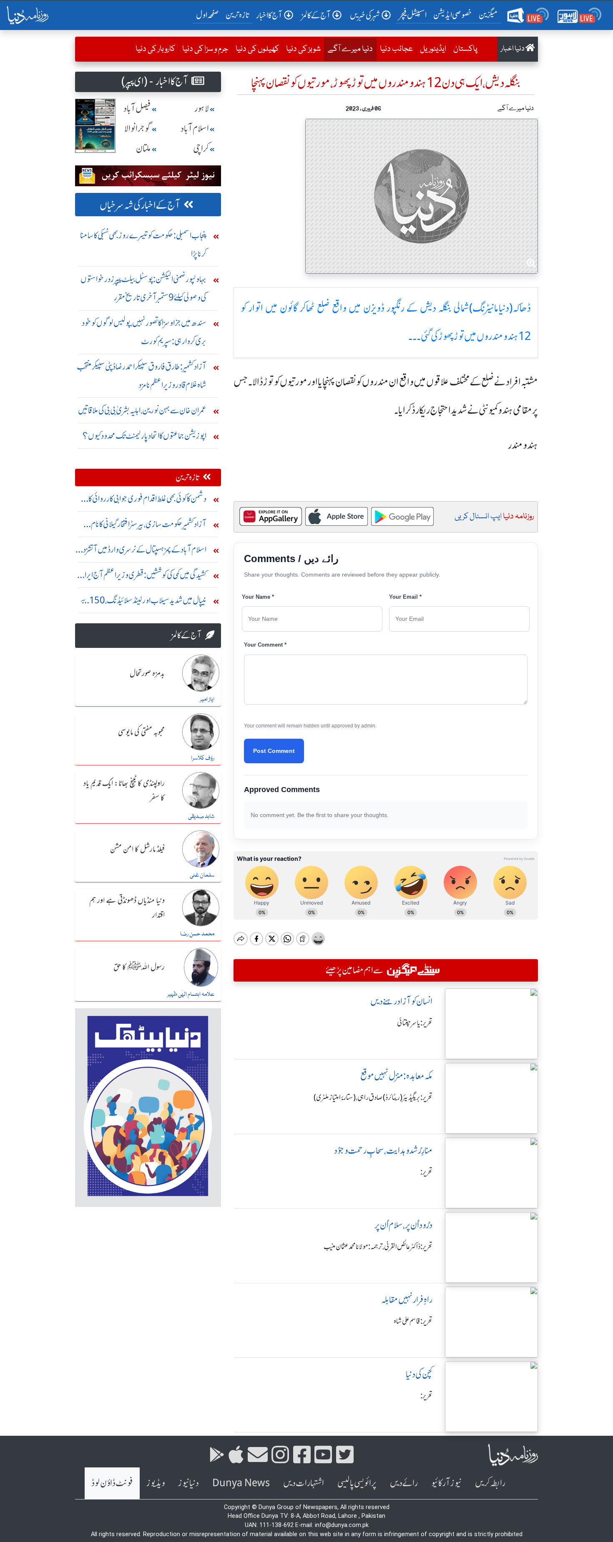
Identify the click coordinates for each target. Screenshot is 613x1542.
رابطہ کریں (490, 1483)
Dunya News (241, 1483)
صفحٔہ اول (209, 14)
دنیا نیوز (188, 1483)
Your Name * (258, 597)
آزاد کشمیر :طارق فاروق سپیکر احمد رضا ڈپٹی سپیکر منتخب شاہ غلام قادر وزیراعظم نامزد (141, 375)
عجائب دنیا (396, 49)
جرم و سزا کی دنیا (205, 49)
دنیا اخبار (513, 49)
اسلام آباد (195, 128)
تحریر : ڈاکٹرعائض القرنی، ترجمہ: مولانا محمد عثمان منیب (378, 1246)
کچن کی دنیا (419, 1374)
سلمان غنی (202, 875)
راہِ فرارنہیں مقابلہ (406, 1299)
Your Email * (405, 597)
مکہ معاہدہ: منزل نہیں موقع (396, 1076)
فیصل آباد (137, 108)
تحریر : (426, 1172)
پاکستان (465, 49)
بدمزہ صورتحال (147, 674)
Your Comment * (265, 645)
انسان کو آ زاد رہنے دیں (401, 1001)
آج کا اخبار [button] (269, 15)
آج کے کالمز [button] (316, 15)
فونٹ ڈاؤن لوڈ (112, 1483)
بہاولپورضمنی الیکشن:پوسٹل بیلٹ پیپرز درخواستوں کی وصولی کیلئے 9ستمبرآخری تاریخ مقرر (143, 288)
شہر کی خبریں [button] (365, 15)
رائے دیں (404, 1483)
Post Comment (274, 750)
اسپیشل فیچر (413, 15)
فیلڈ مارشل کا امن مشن (137, 849)
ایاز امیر (207, 699)
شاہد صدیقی (201, 816)
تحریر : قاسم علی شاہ (413, 1321)
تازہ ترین (237, 15)
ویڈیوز (155, 1483)
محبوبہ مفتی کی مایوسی (141, 732)
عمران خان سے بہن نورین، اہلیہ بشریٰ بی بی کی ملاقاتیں (142, 410)
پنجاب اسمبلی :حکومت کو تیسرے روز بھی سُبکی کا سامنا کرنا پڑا (143, 244)
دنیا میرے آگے (348, 48)
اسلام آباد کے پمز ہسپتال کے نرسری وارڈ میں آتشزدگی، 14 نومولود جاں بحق (140, 551)
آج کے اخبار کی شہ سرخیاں (140, 205)
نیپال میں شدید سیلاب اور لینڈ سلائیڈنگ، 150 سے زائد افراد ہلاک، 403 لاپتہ (143, 602)
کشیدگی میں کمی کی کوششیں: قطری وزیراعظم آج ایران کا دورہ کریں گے (142, 577)
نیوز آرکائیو (446, 1483)
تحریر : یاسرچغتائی (414, 1022)
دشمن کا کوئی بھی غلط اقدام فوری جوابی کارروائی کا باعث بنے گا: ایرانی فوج (147, 500)
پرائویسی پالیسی (357, 1483)
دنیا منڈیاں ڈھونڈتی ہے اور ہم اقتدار (127, 908)
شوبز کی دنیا (303, 49)
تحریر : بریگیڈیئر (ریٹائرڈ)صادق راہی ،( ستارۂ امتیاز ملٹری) (373, 1097)
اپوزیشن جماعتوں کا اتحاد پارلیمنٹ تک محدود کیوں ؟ (144, 435)
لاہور (201, 108)
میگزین (488, 15)
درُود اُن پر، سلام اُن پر (403, 1225)
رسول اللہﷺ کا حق (139, 967)
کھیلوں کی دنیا (257, 49)
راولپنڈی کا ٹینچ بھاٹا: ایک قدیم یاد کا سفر (124, 791)
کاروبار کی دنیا (155, 49)
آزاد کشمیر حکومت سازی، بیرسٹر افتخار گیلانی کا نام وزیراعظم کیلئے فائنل (148, 526)
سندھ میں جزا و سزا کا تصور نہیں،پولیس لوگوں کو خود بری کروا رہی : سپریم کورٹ (144, 331)
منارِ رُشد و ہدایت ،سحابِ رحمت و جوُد (383, 1150)
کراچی (201, 148)
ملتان (143, 148)
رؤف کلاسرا (202, 758)
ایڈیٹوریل (433, 49)
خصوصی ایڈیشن (452, 15)
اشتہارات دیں (303, 1483)
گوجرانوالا (137, 128)
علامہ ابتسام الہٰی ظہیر (190, 994)
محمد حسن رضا (197, 934)
